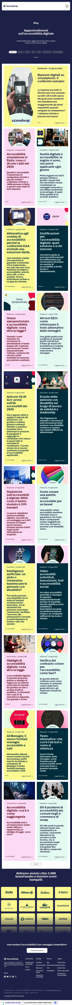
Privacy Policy (61, 962)
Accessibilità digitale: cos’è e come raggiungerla (18, 812)
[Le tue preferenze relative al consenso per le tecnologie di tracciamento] (3, 1003)
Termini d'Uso (61, 968)
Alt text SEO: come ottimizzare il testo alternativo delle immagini (52, 324)
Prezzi (27, 966)
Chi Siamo (39, 962)
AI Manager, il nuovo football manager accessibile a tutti (17, 742)
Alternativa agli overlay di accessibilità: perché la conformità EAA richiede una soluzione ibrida (18, 243)
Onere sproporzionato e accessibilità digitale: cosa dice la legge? (18, 324)
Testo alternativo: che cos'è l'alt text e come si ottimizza (51, 742)
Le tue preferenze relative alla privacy (38, 1002)
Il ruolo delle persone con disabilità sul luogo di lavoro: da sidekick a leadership (51, 404)
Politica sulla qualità (63, 970)
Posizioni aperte (41, 965)
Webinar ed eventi (52, 965)
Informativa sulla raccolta (11, 1002)
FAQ (48, 968)
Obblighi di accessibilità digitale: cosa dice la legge (16, 665)
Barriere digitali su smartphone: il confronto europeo (51, 78)
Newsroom (39, 968)
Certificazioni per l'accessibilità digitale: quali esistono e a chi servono (51, 241)
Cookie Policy (61, 965)
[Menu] (67, 6)
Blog (48, 962)
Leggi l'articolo (59, 123)
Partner (27, 969)
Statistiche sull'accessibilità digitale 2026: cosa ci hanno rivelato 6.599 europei (18, 499)
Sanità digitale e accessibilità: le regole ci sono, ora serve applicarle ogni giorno (51, 162)
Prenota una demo (37, 950)
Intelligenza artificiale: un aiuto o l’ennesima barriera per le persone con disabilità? (17, 580)
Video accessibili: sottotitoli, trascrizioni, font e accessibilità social (52, 578)
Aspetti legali (50, 970)
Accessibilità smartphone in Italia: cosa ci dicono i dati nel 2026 (18, 160)
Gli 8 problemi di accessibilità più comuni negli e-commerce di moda (51, 814)
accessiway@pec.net (53, 990)
